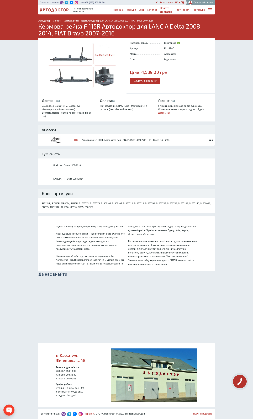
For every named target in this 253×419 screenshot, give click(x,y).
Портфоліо (198, 9)
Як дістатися (166, 2)
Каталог (152, 9)
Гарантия (89, 413)
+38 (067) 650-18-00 (94, 2)
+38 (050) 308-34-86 (66, 375)
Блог (141, 9)
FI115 (75, 140)
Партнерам (182, 9)
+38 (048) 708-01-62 (66, 378)
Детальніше (164, 113)
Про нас (118, 9)
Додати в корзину (145, 80)
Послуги (130, 9)
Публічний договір (202, 413)
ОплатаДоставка (166, 9)
